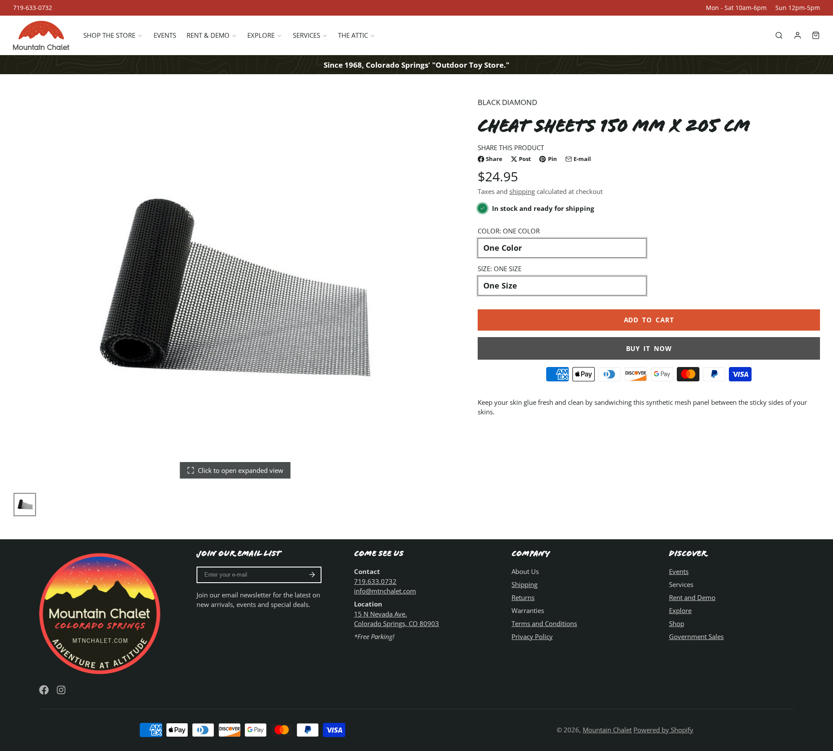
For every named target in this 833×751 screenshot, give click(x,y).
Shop (676, 623)
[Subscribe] (312, 575)
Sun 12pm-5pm (797, 8)
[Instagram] (62, 690)
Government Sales (696, 636)
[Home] (41, 35)
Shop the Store (109, 35)
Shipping (525, 584)
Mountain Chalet (607, 729)
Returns (523, 597)
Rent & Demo (208, 35)
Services (306, 35)
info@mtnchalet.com (385, 591)
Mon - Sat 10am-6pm (736, 8)
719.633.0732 (375, 581)
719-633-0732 (32, 8)
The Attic (353, 35)
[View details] (101, 612)
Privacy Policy (532, 636)
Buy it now (649, 348)
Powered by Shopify (663, 729)
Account (798, 35)
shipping (522, 191)
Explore (261, 35)
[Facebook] (44, 690)
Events (165, 35)
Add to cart (649, 320)
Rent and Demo (692, 597)
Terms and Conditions (544, 623)
